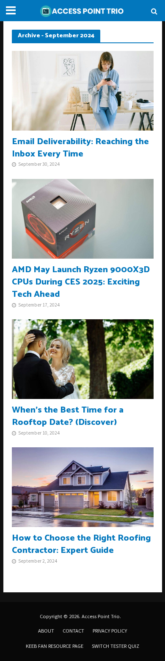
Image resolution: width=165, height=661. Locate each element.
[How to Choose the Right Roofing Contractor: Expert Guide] (83, 486)
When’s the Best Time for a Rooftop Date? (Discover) (68, 416)
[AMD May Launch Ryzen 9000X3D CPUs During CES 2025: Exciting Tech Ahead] (83, 218)
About (46, 631)
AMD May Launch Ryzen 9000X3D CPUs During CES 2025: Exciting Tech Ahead (81, 282)
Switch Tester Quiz (115, 646)
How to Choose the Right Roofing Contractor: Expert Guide (81, 544)
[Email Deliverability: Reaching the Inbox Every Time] (83, 90)
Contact (73, 631)
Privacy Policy (110, 631)
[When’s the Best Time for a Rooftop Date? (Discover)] (83, 358)
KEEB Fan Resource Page (54, 646)
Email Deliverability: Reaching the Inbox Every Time (80, 148)
